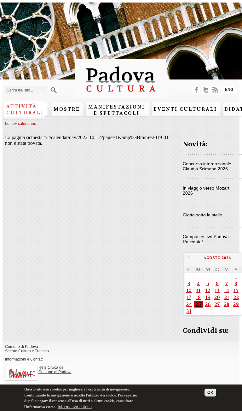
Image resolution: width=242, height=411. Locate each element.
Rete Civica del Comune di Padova (55, 369)
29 (236, 304)
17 (189, 297)
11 (198, 290)
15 (236, 290)
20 (217, 297)
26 (208, 304)
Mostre (67, 109)
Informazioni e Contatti (24, 359)
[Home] (120, 94)
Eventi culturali (185, 109)
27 (217, 304)
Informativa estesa (75, 406)
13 (217, 290)
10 (189, 290)
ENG (229, 89)
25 (198, 304)
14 (226, 290)
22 (236, 297)
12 (207, 290)
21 (226, 297)
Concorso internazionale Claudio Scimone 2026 (207, 166)
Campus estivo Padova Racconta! (206, 239)
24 (189, 304)
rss (215, 90)
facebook (196, 90)
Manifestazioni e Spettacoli (116, 110)
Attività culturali (25, 109)
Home (10, 123)
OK (210, 392)
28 (226, 304)
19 (207, 297)
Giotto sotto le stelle (202, 214)
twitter (206, 90)
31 (188, 311)
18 (198, 297)
